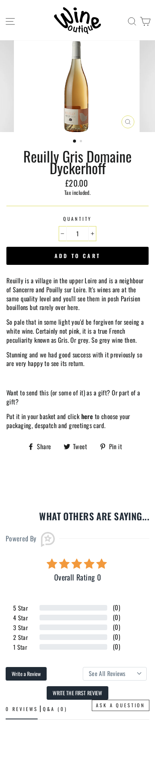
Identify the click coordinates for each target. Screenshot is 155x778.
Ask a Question (120, 705)
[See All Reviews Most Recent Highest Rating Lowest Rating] (115, 674)
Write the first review (77, 693)
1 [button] (75, 141)
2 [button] (82, 142)
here (87, 416)
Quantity (77, 219)
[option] (77, 86)
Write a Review (26, 674)
